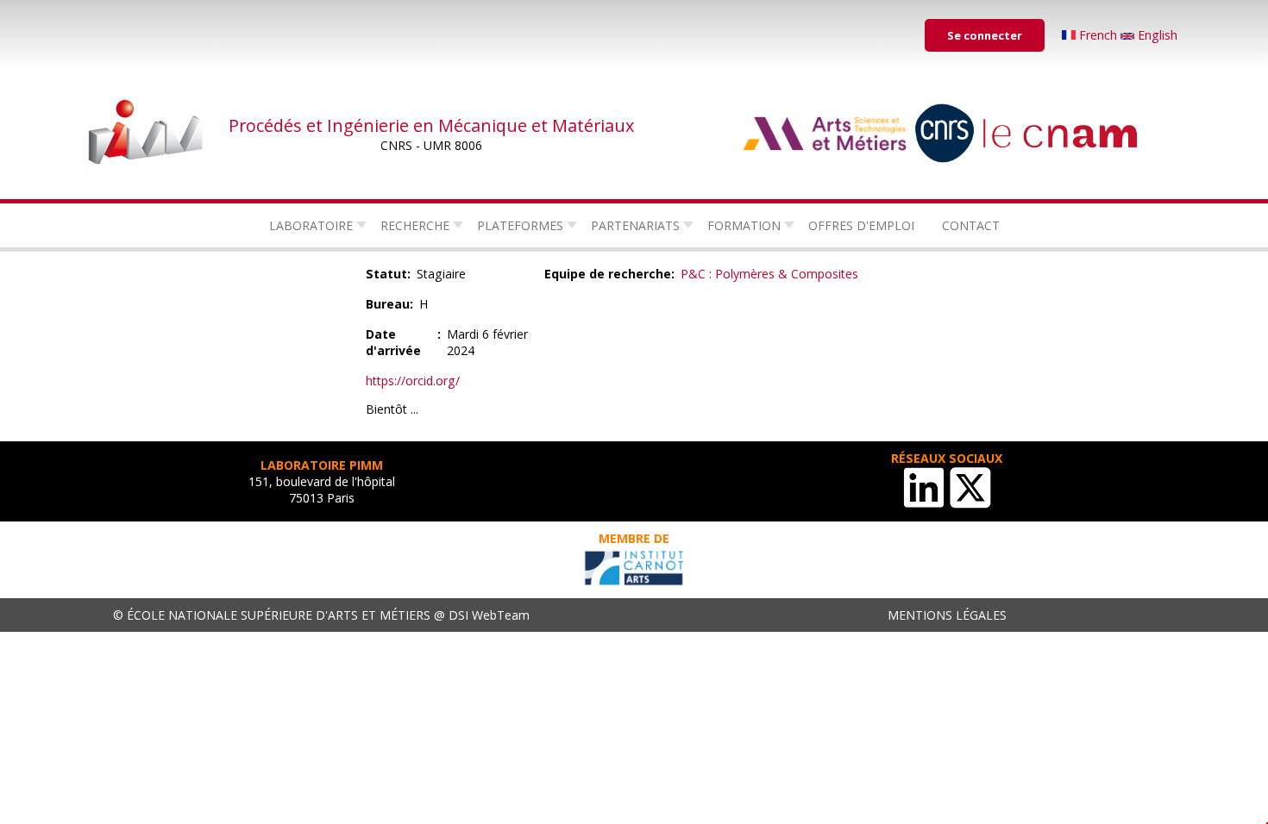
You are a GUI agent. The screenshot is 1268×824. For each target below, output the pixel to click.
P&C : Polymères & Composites (769, 273)
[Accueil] (146, 133)
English (1155, 35)
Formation (744, 225)
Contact (971, 225)
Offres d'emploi (861, 225)
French (1098, 35)
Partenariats (635, 225)
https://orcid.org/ (413, 380)
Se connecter (984, 35)
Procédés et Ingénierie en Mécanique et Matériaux (431, 125)
